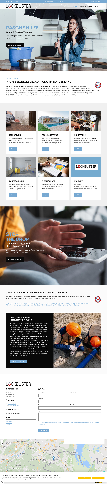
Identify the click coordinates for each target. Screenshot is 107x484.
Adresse (40, 398)
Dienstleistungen (85, 7)
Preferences (70, 478)
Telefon (40, 405)
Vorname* (41, 392)
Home (75, 7)
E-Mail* (72, 405)
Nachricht (41, 411)
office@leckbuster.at (12, 1)
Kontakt (98, 7)
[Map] (53, 460)
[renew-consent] (2, 482)
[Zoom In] (2, 441)
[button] (15, 45)
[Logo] (21, 6)
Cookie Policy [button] (58, 477)
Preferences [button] (32, 478)
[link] (85, 6)
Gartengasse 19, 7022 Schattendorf (54, 1)
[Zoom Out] (2, 443)
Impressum (9, 421)
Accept (98, 478)
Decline (84, 478)
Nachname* (73, 392)
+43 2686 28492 (96, 1)
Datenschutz (9, 423)
